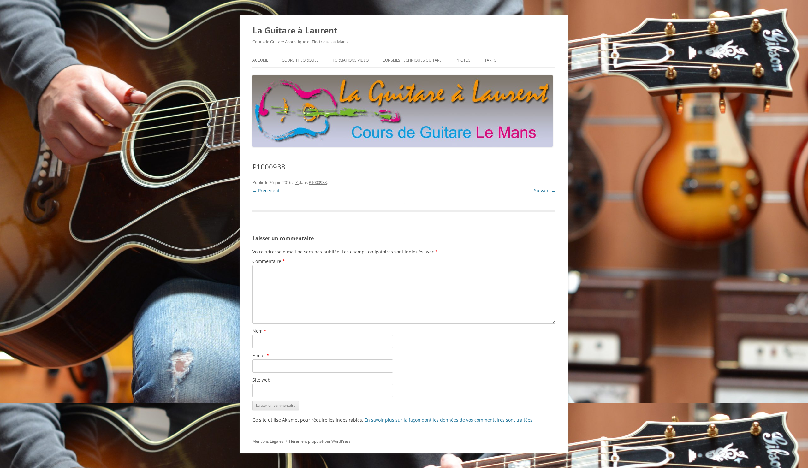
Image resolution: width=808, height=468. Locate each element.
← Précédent (266, 190)
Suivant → (545, 190)
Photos (463, 60)
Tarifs (490, 60)
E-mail (261, 355)
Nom (259, 331)
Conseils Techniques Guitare (412, 60)
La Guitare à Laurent (294, 30)
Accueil (260, 60)
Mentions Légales (267, 441)
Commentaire (268, 261)
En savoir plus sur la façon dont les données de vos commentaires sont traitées (448, 420)
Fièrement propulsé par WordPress (320, 441)
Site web (261, 380)
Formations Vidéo (351, 60)
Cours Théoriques (300, 60)
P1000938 (318, 182)
